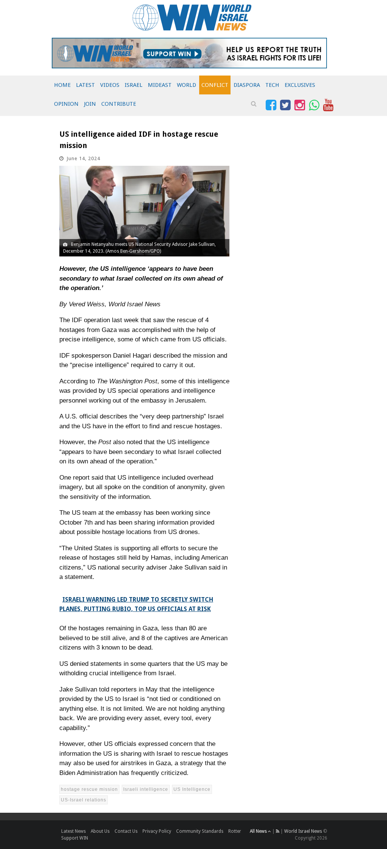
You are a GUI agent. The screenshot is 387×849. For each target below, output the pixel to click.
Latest (85, 85)
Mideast (160, 85)
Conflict (214, 85)
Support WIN (74, 838)
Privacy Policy (156, 831)
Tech (272, 85)
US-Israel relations (83, 800)
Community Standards (199, 831)
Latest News (73, 831)
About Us (100, 831)
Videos (109, 85)
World (186, 85)
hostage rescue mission (89, 789)
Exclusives (300, 85)
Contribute (118, 103)
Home (62, 85)
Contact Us (126, 831)
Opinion (66, 103)
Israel (133, 85)
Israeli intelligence (145, 789)
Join (90, 103)
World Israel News (303, 831)
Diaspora (247, 85)
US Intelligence (192, 789)
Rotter (234, 831)
